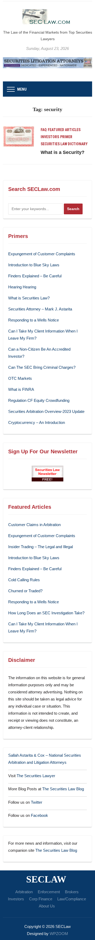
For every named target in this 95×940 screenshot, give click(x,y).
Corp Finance (40, 899)
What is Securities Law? (29, 298)
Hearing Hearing (22, 287)
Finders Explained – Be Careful (34, 276)
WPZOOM (59, 933)
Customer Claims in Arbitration (34, 524)
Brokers (72, 892)
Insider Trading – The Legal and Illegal (40, 546)
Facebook (39, 815)
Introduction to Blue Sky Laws (33, 265)
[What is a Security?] (18, 136)
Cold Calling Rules (24, 580)
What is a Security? (62, 152)
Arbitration (24, 892)
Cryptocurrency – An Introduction (36, 422)
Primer (66, 137)
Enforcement (49, 892)
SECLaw (46, 879)
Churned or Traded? (25, 591)
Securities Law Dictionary (64, 144)
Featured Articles (64, 130)
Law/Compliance (71, 899)
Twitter (36, 802)
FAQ (44, 130)
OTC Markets (20, 378)
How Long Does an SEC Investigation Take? (46, 613)
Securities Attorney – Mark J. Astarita (40, 309)
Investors (50, 137)
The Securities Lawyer (36, 775)
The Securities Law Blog (63, 789)
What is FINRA (21, 389)
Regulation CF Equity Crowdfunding (38, 400)
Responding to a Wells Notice (33, 320)
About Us (47, 906)
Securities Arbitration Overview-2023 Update (46, 411)
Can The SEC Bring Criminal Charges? (41, 367)
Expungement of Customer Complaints (41, 254)
